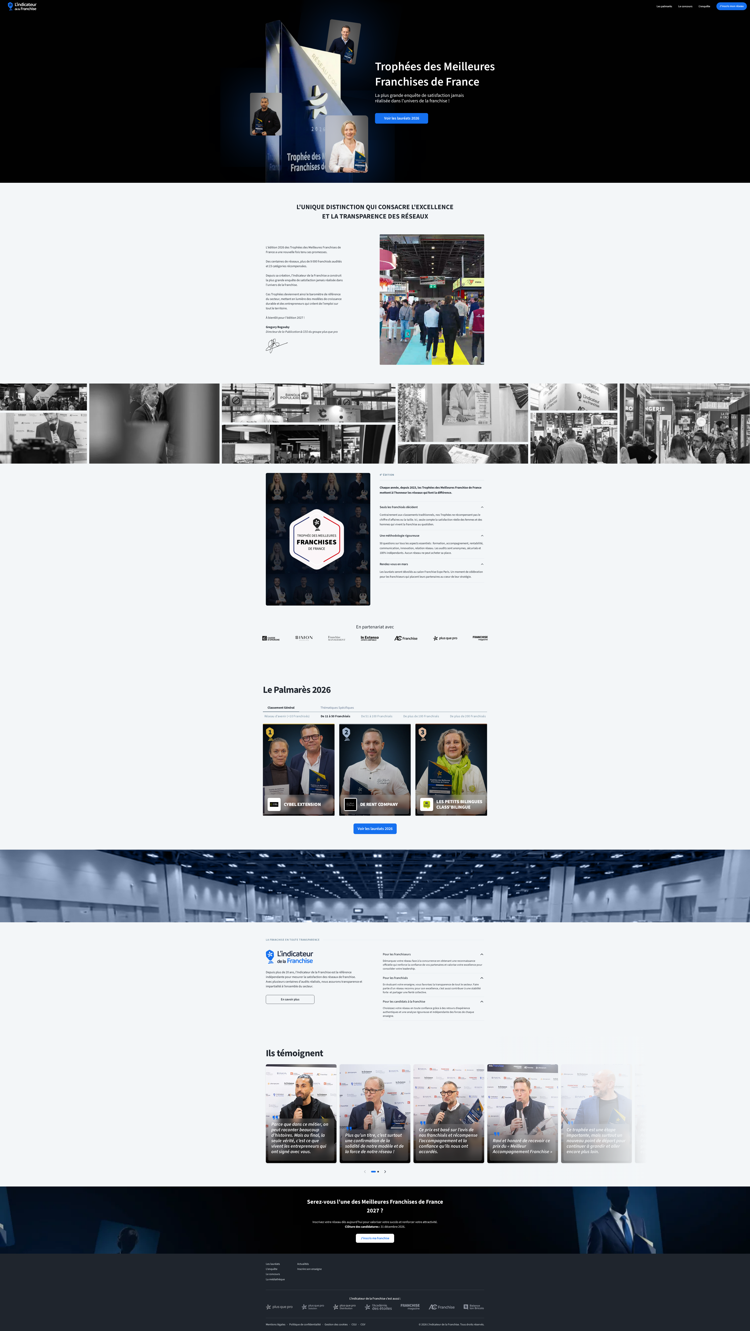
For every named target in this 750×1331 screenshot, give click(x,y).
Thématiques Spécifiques (337, 708)
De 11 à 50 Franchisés (335, 716)
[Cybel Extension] (299, 770)
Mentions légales (275, 1325)
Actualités (303, 1264)
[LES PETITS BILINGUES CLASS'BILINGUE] (451, 770)
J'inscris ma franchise (375, 1238)
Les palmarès (664, 6)
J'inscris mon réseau (732, 6)
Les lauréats (273, 1264)
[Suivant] (385, 1171)
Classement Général (281, 708)
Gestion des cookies (336, 1325)
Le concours (685, 6)
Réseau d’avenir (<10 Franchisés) (287, 716)
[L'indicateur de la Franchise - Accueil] (22, 6)
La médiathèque (275, 1279)
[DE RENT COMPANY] (375, 770)
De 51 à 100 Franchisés (376, 716)
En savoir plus (290, 999)
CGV (363, 1325)
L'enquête (704, 6)
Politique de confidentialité (305, 1325)
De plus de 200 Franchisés (468, 716)
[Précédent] (364, 1171)
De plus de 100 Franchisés (421, 716)
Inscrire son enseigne (309, 1269)
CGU (354, 1325)
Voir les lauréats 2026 (401, 118)
